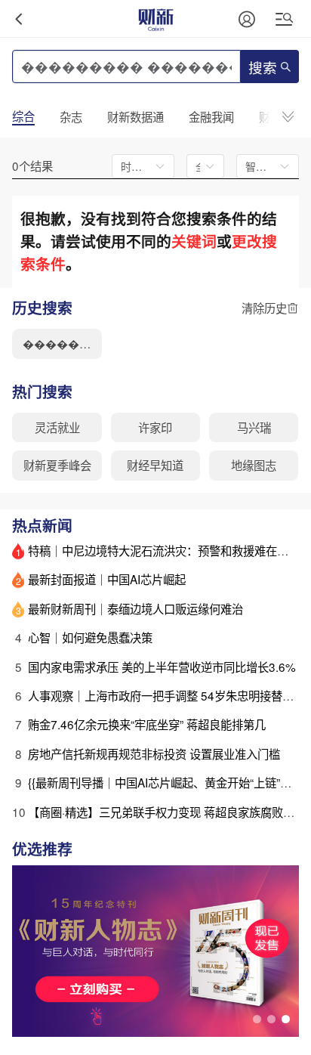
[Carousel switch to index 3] (286, 1019)
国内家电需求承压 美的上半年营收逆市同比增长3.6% (162, 666)
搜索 (262, 68)
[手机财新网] (155, 18)
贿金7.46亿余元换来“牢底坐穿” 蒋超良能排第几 (147, 724)
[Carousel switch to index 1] (257, 1019)
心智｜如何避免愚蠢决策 (90, 637)
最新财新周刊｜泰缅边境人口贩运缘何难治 (135, 608)
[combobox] (200, 166)
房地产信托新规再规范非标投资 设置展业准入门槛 (154, 753)
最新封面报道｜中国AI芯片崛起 (107, 579)
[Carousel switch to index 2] (271, 1019)
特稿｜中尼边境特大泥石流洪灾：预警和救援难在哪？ (164, 550)
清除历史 (264, 308)
